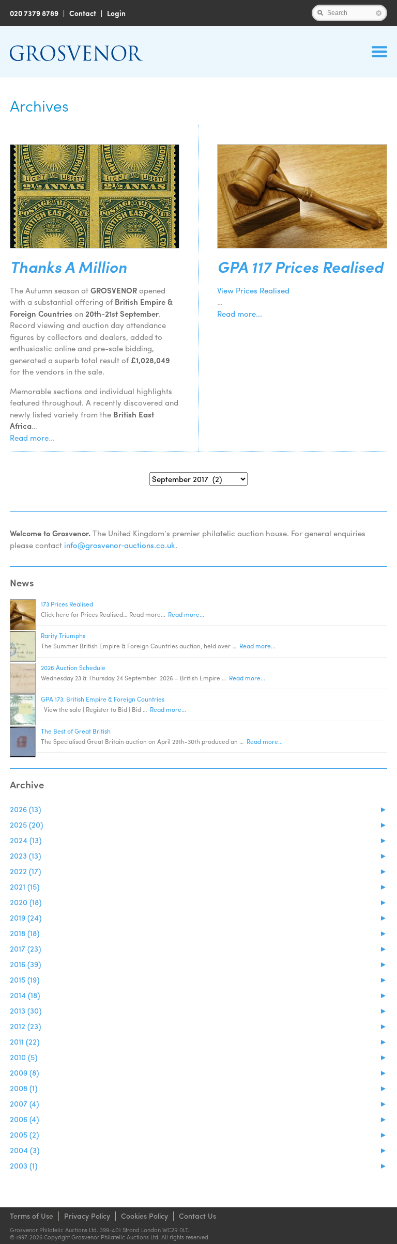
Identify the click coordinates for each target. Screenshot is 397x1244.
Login (116, 13)
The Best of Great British (76, 731)
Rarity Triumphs (63, 635)
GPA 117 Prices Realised (300, 266)
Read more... (32, 437)
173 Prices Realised (67, 604)
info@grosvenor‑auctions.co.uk (119, 545)
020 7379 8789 (34, 13)
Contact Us (197, 1215)
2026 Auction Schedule (73, 667)
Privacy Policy (87, 1215)
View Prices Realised (253, 290)
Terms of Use (31, 1215)
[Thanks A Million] (94, 196)
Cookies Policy (144, 1215)
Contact (82, 13)
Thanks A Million (68, 266)
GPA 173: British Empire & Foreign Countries (102, 699)
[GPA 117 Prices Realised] (302, 196)
